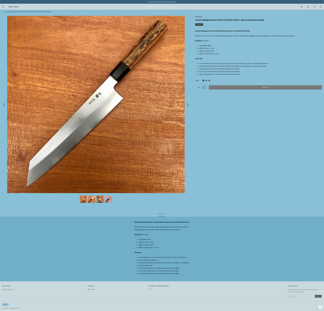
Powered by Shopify (14, 308)
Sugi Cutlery (5, 308)
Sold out (265, 87)
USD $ (4, 304)
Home (3, 11)
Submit (318, 296)
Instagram (92, 289)
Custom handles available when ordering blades (162, 2)
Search (150, 289)
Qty (198, 87)
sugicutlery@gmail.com (8, 289)
